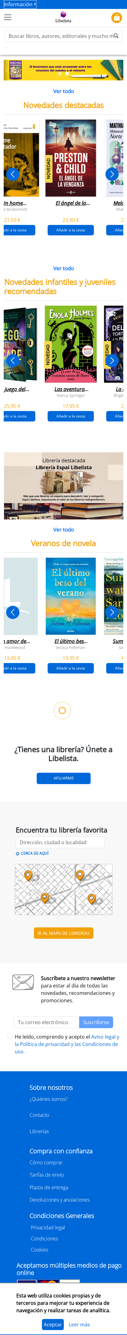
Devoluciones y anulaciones (59, 1199)
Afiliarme (64, 778)
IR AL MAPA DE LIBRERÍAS (64, 933)
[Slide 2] (67, 73)
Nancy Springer (71, 395)
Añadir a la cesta (70, 230)
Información (18, 4)
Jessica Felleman (70, 647)
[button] (7, 70)
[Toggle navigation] (7, 17)
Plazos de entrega (49, 1187)
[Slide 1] (60, 73)
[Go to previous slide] (12, 174)
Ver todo (63, 91)
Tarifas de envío (47, 1174)
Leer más (79, 1324)
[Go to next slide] (112, 174)
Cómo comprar (46, 1162)
